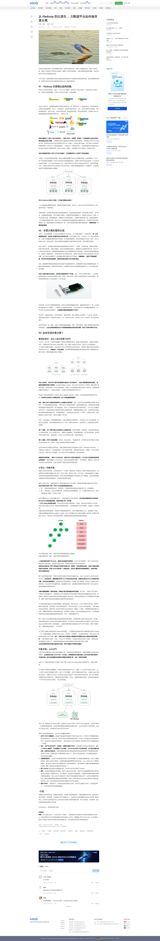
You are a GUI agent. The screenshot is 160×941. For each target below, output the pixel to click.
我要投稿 (62, 922)
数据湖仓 (82, 831)
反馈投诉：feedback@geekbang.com (77, 926)
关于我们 (62, 920)
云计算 (115, 46)
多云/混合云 (110, 46)
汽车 (41, 834)
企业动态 (46, 834)
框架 (76, 831)
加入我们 (62, 926)
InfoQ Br (128, 928)
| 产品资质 (117, 938)
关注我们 (62, 928)
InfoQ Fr (128, 926)
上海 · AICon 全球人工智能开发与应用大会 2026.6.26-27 (106, 924)
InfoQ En (128, 922)
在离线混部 (90, 831)
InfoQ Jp (128, 924)
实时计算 (110, 41)
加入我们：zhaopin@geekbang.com (77, 928)
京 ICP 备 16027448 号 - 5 (90, 938)
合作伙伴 (62, 924)
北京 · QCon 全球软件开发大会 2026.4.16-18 (104, 922)
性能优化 (70, 831)
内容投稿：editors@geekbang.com (77, 922)
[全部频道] (114, 8)
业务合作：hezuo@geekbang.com (77, 924)
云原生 (43, 831)
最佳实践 (56, 831)
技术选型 (63, 831)
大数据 (49, 831)
